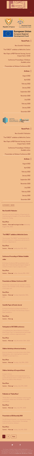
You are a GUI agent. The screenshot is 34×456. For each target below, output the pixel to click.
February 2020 (26, 103)
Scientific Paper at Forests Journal (12, 305)
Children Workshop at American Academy (14, 348)
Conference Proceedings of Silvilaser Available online (19, 61)
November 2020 (25, 96)
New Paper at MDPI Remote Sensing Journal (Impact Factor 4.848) (17, 55)
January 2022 (26, 88)
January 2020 (26, 107)
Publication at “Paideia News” (10, 394)
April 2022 (27, 80)
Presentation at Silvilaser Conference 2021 (17, 66)
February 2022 (26, 84)
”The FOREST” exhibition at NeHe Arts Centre (16, 49)
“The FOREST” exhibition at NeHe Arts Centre (15, 234)
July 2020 (27, 99)
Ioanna (4, 224)
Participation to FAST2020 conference (13, 327)
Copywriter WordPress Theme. (24, 453)
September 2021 (25, 92)
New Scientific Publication (22, 45)
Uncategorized (17, 224)
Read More (5, 222)
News (10, 224)
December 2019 (25, 111)
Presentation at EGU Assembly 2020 (12, 416)
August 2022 (26, 76)
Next (13, 436)
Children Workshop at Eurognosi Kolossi (13, 370)
